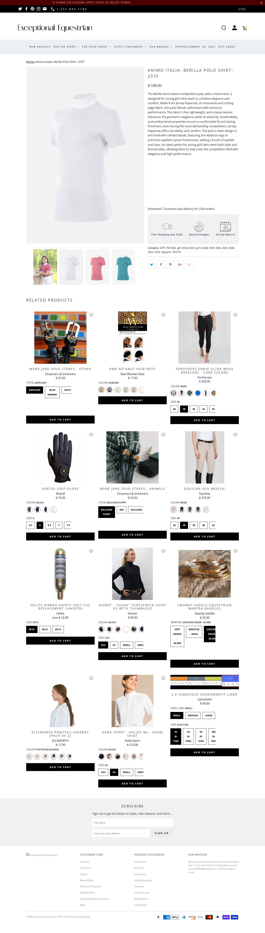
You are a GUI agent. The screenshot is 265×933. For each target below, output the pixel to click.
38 (184, 408)
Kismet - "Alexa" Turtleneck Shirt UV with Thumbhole (132, 574)
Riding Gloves (141, 898)
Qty (150, 168)
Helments (139, 886)
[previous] (32, 154)
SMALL (126, 644)
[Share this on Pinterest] (170, 264)
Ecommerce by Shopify (78, 916)
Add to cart (60, 419)
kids (218, 248)
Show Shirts (140, 874)
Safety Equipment (129, 46)
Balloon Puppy (106, 511)
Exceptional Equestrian (45, 916)
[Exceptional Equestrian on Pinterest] (32, 10)
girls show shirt (205, 248)
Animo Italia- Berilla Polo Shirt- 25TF (60, 62)
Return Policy (86, 880)
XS (114, 644)
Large (208, 714)
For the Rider (65, 46)
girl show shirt (186, 248)
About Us (84, 861)
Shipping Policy (87, 892)
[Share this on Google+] (180, 264)
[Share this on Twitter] (152, 264)
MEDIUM (142, 644)
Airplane (34, 388)
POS (60, 916)
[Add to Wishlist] (91, 314)
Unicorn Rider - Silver (212, 633)
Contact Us (85, 867)
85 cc (58, 628)
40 (193, 408)
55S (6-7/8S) (213, 735)
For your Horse (95, 46)
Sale (212, 46)
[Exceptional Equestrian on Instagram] (38, 10)
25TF (162, 248)
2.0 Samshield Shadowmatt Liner (204, 682)
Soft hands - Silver (177, 635)
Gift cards (227, 46)
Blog (82, 905)
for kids (171, 248)
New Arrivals (40, 46)
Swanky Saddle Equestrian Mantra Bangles (204, 574)
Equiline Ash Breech (204, 457)
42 (203, 408)
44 (213, 408)
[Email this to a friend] (189, 264)
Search (83, 874)
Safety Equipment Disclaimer (94, 898)
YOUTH (176, 252)
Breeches (139, 867)
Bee (121, 508)
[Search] (223, 28)
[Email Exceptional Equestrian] (45, 10)
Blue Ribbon (52, 391)
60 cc (45, 628)
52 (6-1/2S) (175, 735)
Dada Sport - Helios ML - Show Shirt (132, 701)
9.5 (30, 524)
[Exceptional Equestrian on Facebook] (26, 10)
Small (126, 771)
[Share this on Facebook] (161, 264)
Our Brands (160, 46)
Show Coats (140, 861)
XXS (103, 644)
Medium (142, 771)
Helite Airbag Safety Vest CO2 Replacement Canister (60, 574)
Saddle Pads (140, 905)
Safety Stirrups (141, 892)
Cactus (68, 388)
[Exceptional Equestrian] (55, 28)
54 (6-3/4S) (201, 735)
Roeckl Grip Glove (60, 457)
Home (30, 62)
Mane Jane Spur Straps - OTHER (60, 337)
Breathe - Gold (194, 631)
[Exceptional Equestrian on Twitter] (20, 10)
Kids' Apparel (163, 252)
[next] (137, 154)
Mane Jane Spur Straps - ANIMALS (132, 457)
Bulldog (136, 508)
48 (184, 524)
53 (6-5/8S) (188, 735)
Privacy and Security (90, 886)
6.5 (49, 524)
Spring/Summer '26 (190, 46)
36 (174, 408)
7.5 (68, 524)
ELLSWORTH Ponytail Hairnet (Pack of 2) (60, 701)
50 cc (32, 628)
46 (203, 524)
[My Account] (234, 28)
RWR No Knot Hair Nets (132, 337)
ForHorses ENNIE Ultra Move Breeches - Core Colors (204, 337)
